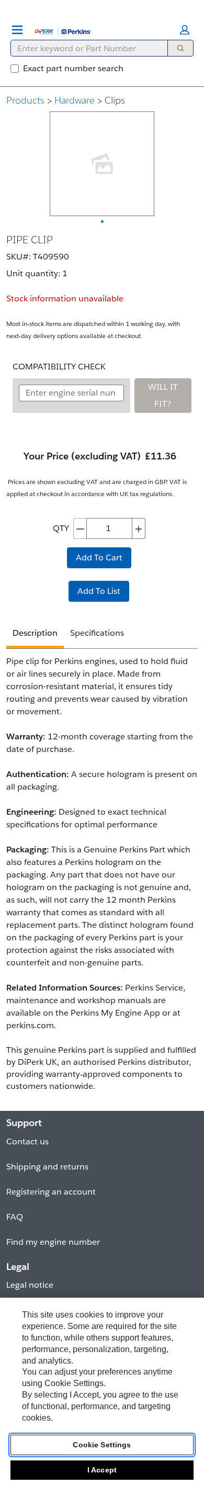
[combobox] (85, 48)
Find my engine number (53, 1241)
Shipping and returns (47, 1166)
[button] (184, 30)
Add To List (98, 591)
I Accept (102, 1470)
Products (25, 100)
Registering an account (51, 1191)
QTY (61, 528)
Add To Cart (99, 557)
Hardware (74, 100)
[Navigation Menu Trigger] (17, 30)
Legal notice (29, 1284)
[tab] (35, 634)
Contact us (27, 1141)
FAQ (14, 1216)
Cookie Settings (102, 1445)
